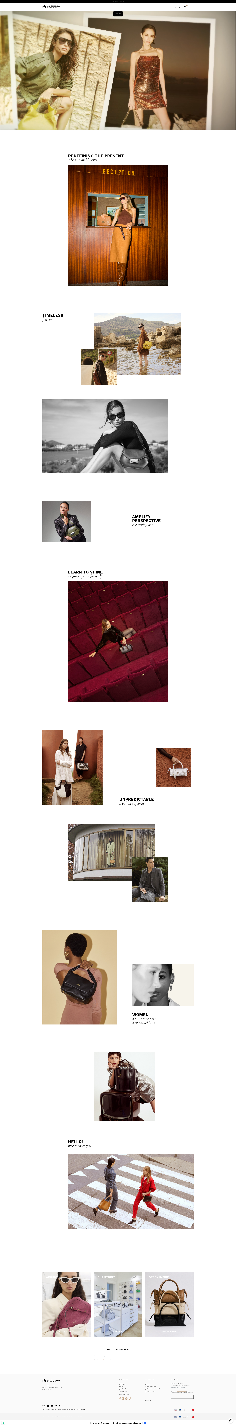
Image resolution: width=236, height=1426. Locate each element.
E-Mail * (119, 721)
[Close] (153, 684)
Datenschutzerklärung (130, 730)
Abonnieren (134, 738)
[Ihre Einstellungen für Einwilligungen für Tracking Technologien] (3, 1423)
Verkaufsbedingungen (144, 730)
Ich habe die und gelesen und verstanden (134, 730)
